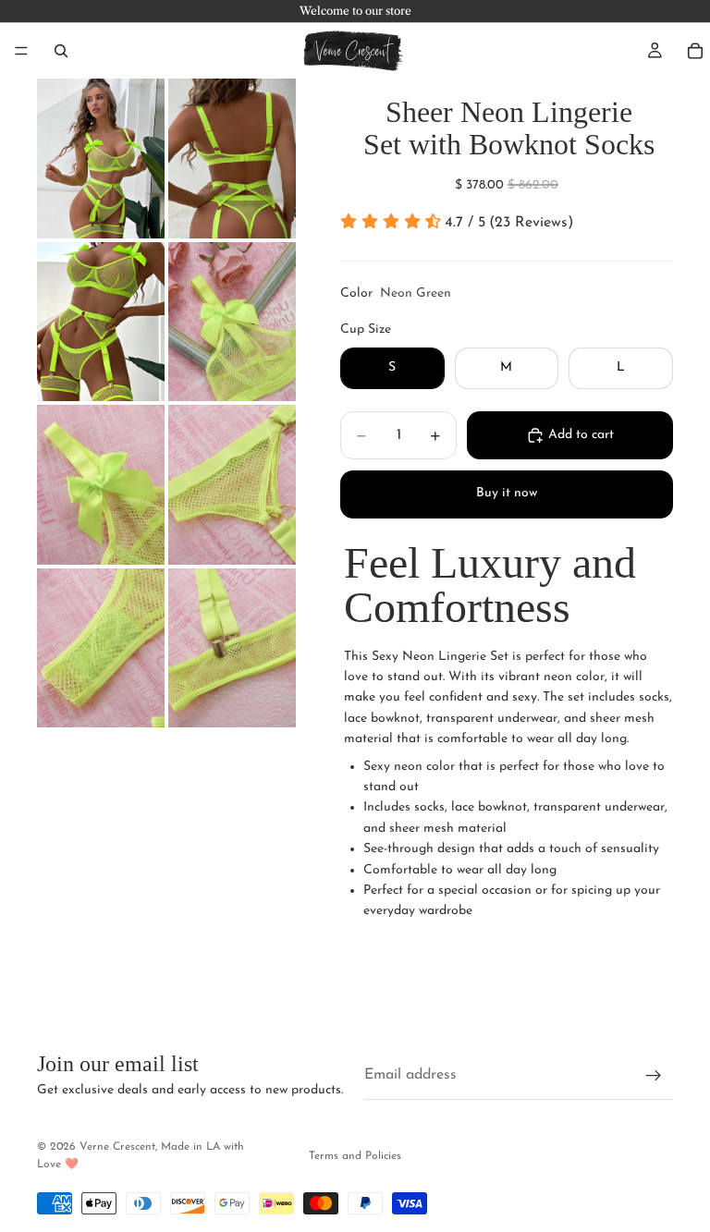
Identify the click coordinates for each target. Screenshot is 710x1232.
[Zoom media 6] (232, 485)
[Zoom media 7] (101, 648)
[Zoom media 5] (101, 485)
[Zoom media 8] (232, 648)
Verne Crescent (117, 1147)
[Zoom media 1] (101, 158)
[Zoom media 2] (232, 158)
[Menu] (21, 51)
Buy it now (506, 493)
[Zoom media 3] (101, 322)
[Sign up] (653, 1075)
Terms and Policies (355, 1156)
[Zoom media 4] (232, 322)
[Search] (61, 50)
